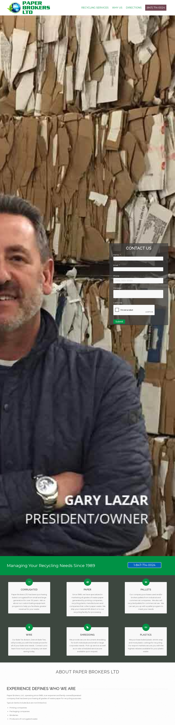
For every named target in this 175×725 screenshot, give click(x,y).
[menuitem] (95, 7)
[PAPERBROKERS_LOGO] (28, 7)
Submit (119, 321)
